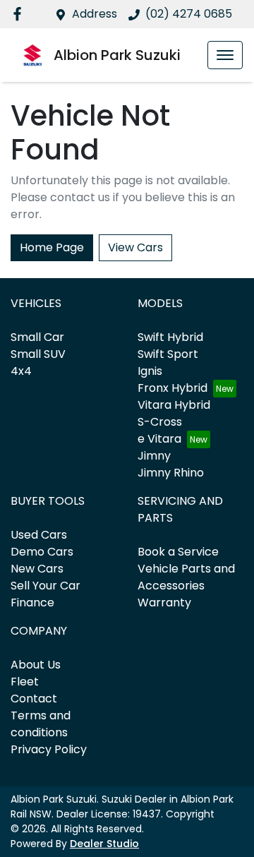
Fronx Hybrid (172, 388)
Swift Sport (168, 354)
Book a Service (178, 552)
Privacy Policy (49, 749)
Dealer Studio (104, 844)
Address (94, 14)
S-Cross (160, 422)
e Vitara (159, 439)
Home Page (52, 247)
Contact (34, 698)
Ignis (150, 371)
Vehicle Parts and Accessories (186, 577)
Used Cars (39, 535)
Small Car (37, 337)
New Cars (37, 569)
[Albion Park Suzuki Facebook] (20, 13)
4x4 (21, 371)
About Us (36, 665)
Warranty (164, 602)
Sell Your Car (45, 585)
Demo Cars (42, 552)
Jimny (154, 456)
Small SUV (38, 354)
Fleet (25, 681)
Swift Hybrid (170, 337)
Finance (32, 602)
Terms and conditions (41, 724)
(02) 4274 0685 (188, 14)
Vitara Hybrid (174, 405)
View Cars (135, 247)
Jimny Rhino (171, 473)
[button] (225, 55)
